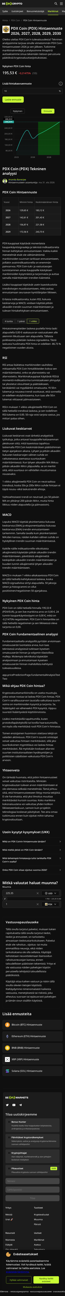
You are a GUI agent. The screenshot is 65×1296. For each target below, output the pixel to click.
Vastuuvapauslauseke (41, 1291)
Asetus (37, 1244)
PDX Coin (15, 20)
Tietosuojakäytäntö (19, 1291)
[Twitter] (7, 1105)
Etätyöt (8, 1244)
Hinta (5, 20)
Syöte (5, 11)
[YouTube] (14, 1105)
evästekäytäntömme (17, 1271)
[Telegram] (20, 1105)
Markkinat (53, 11)
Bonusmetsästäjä (35, 11)
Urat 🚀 (9, 1219)
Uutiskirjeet (17, 11)
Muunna (38, 1219)
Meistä (8, 1214)
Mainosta (10, 1239)
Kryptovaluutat (41, 1214)
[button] (31, 841)
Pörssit (37, 1224)
